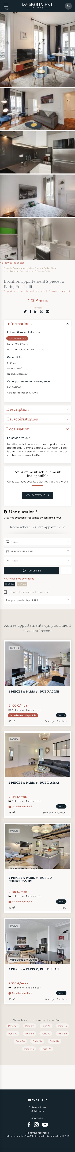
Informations (19, 323)
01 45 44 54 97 (37, 1100)
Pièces (14, 541)
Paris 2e (29, 1025)
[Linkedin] (35, 311)
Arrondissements (21, 551)
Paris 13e (37, 1041)
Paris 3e (46, 1025)
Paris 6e (29, 1033)
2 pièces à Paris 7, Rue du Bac (34, 969)
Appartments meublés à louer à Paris (31, 268)
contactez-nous (52, 517)
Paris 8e (62, 1033)
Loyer (14, 561)
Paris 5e (12, 1033)
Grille (11, 584)
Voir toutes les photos (12, 262)
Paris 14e (54, 1041)
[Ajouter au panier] (63, 648)
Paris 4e (62, 1025)
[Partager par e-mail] (47, 311)
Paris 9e (20, 1041)
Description (17, 409)
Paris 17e (46, 1048)
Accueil (7, 268)
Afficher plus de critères (20, 578)
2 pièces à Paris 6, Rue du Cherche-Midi (30, 879)
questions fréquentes (27, 517)
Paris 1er (12, 1025)
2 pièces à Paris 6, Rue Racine (34, 691)
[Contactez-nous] (5, 1145)
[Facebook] (31, 311)
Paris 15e (29, 1048)
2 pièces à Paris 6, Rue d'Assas (34, 782)
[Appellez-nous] (69, 1145)
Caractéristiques (22, 419)
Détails (61, 715)
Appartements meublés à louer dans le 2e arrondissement (37, 291)
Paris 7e (46, 1033)
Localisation (18, 428)
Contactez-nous (37, 495)
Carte (23, 584)
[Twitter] (25, 311)
